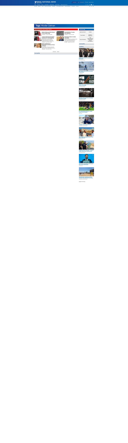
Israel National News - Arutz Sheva (43, 2)
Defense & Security (64, 4)
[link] (86, 58)
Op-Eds (35, 6)
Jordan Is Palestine (90, 35)
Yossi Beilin (82, 35)
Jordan (90, 32)
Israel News (47, 4)
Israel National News (37, 23)
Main (35, 4)
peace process (83, 32)
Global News (52, 4)
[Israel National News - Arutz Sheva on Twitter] (86, 5)
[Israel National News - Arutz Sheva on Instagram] (89, 5)
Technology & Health (60, 6)
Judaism (39, 6)
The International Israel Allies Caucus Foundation (90, 39)
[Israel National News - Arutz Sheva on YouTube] (91, 5)
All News (38, 4)
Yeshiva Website (67, 6)
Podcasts (53, 6)
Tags (41, 23)
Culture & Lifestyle (48, 6)
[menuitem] (35, 5)
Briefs (42, 4)
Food (42, 6)
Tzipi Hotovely (83, 39)
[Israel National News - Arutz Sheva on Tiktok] (93, 5)
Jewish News (57, 4)
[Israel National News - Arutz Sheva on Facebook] (88, 5)
